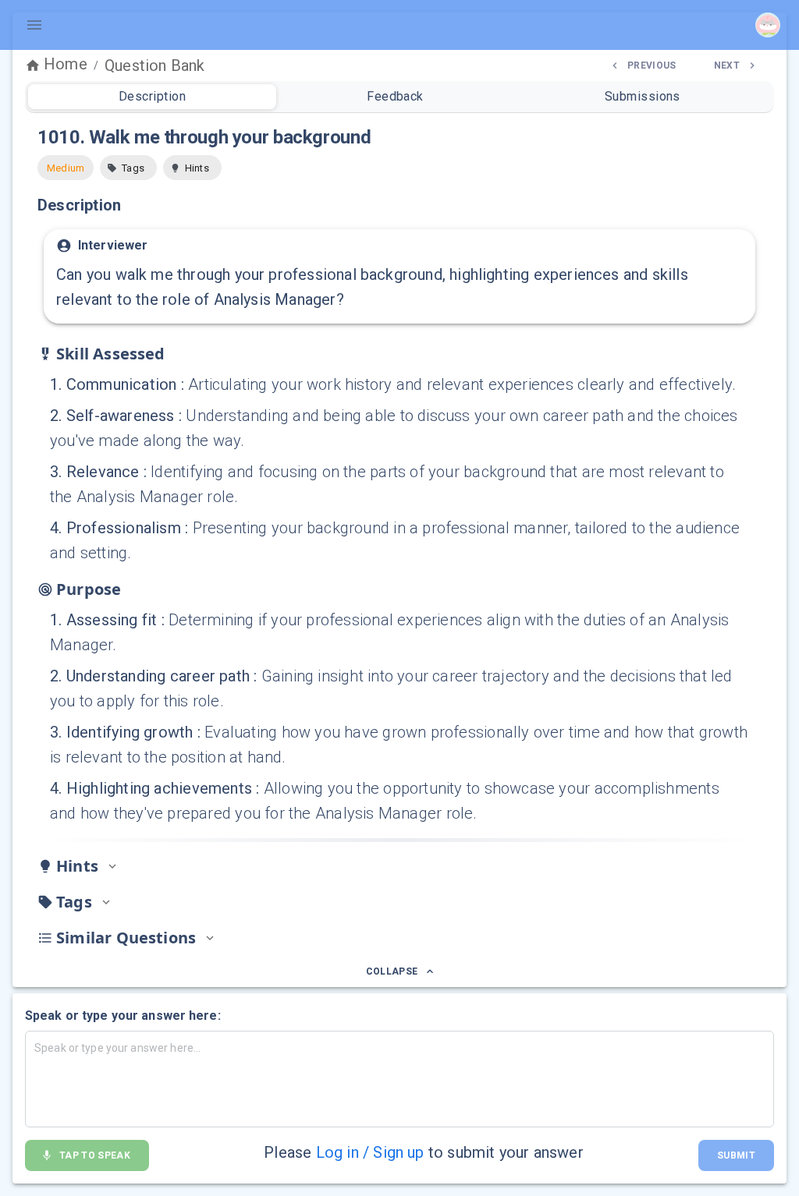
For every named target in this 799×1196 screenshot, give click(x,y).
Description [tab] (152, 96)
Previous (651, 65)
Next (727, 65)
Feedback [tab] (395, 96)
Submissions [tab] (642, 96)
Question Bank (154, 65)
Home (65, 64)
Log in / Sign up (370, 1152)
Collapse (392, 971)
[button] (128, 167)
